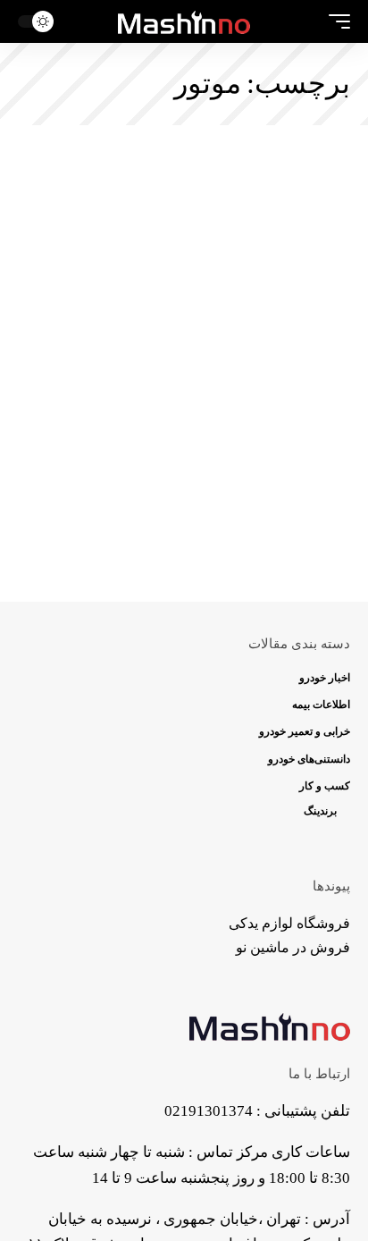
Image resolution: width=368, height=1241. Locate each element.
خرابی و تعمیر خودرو (304, 731)
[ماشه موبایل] (335, 21)
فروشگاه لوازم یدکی (289, 923)
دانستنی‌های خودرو (309, 759)
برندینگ (320, 811)
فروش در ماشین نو (293, 947)
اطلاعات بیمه (321, 704)
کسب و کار (324, 786)
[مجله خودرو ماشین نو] (184, 21)
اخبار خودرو (324, 677)
